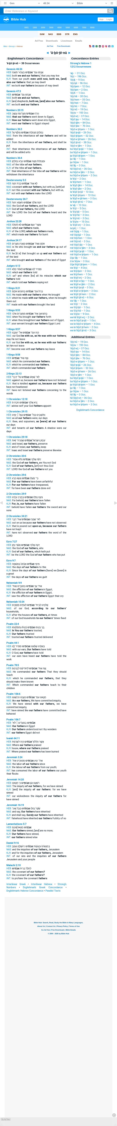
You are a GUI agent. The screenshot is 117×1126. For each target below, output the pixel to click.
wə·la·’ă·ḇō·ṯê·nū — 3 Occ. (83, 330)
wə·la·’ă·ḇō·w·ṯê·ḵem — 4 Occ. (85, 323)
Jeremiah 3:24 (14, 757)
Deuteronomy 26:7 (16, 199)
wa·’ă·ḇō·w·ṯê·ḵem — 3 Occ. (84, 290)
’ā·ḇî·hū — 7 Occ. (78, 106)
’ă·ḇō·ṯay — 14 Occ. (80, 119)
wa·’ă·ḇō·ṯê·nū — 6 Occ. (82, 297)
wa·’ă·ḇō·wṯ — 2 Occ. (81, 277)
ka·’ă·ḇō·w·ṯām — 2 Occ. (82, 172)
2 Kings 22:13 (13, 373)
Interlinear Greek (16, 884)
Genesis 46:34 (14, 69)
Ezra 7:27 (11, 541)
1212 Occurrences (80, 66)
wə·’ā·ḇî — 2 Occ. (79, 304)
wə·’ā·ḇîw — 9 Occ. (80, 313)
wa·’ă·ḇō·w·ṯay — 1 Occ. (82, 280)
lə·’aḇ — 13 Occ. (78, 205)
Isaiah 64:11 (13, 738)
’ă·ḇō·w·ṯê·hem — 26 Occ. (83, 139)
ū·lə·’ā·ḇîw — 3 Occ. (80, 261)
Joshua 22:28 (13, 221)
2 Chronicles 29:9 (16, 493)
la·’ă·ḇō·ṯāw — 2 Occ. (81, 188)
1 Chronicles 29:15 (16, 411)
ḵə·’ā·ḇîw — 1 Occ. (79, 162)
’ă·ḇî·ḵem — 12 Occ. (80, 86)
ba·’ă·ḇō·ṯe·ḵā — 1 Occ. (81, 149)
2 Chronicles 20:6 (16, 455)
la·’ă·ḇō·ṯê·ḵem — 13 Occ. (83, 195)
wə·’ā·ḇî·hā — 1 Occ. (80, 310)
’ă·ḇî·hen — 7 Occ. (79, 102)
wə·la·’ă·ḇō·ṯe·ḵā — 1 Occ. (83, 320)
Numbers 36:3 (14, 129)
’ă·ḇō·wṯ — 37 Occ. (79, 116)
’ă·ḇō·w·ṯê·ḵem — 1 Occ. (82, 129)
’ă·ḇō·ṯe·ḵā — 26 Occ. (81, 132)
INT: (8, 85)
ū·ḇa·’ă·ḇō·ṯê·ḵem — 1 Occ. (83, 264)
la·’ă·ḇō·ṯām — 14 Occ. (81, 185)
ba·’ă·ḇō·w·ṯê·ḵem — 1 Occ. (84, 152)
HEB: (8, 72)
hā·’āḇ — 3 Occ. (78, 165)
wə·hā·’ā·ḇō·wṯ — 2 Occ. (82, 317)
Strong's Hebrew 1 (80, 63)
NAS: (9, 75)
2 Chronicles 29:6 (16, 474)
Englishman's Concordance (90, 410)
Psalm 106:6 (13, 693)
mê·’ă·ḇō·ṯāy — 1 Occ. (81, 244)
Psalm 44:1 (12, 642)
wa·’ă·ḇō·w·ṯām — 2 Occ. (82, 284)
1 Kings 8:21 (13, 288)
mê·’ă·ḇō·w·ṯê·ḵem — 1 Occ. (84, 254)
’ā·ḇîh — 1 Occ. (77, 92)
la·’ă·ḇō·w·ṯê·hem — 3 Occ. (83, 198)
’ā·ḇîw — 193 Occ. (79, 112)
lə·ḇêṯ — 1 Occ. (78, 228)
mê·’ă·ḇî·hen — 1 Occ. (81, 238)
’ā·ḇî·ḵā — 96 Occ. (79, 83)
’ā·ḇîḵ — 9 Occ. (77, 79)
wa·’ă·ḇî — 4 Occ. (79, 267)
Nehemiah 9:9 (14, 582)
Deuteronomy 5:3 (16, 180)
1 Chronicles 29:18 (16, 437)
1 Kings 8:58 (13, 354)
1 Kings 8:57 (13, 329)
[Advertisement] (90, 466)
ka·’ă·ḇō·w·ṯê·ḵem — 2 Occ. (84, 175)
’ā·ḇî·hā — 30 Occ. (79, 96)
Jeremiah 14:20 (15, 779)
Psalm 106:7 (13, 719)
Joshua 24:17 (13, 240)
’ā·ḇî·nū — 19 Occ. (79, 109)
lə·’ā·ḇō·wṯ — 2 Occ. (80, 224)
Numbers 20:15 (14, 110)
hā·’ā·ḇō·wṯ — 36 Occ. (81, 168)
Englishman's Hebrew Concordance (24, 890)
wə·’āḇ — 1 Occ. (78, 300)
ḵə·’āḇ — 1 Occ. (78, 158)
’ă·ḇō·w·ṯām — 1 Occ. (81, 145)
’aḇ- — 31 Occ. (77, 73)
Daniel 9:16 (12, 842)
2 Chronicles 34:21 (16, 516)
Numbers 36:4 (14, 158)
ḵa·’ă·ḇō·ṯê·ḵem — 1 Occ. (82, 155)
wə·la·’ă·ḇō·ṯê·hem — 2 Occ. (84, 327)
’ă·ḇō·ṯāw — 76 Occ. (80, 125)
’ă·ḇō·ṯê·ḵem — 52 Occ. (82, 135)
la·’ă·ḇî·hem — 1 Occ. (80, 182)
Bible (5, 46)
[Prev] (4, 509)
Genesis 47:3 (13, 91)
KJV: (8, 78)
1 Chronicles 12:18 (16, 399)
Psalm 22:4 (12, 623)
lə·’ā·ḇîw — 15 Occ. (80, 221)
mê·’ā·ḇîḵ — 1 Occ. (79, 231)
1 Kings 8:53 (13, 310)
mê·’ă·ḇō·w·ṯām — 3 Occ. (83, 247)
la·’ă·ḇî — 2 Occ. (78, 178)
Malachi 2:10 (13, 865)
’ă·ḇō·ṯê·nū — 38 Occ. (81, 142)
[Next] (113, 509)
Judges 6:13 (13, 265)
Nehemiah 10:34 (15, 601)
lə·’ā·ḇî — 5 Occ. (78, 208)
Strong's (12, 46)
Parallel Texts (52, 890)
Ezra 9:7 (11, 560)
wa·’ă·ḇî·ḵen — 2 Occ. (81, 271)
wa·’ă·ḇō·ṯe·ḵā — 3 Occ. (82, 287)
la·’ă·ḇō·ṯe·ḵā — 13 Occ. (82, 191)
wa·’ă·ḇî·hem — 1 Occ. (81, 274)
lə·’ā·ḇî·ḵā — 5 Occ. (79, 211)
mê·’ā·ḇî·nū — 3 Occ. (80, 241)
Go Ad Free (6, 1119)
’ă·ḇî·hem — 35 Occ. (80, 99)
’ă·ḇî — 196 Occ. (78, 76)
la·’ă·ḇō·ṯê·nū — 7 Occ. (81, 201)
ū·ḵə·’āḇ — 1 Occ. (79, 257)
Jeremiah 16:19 (15, 805)
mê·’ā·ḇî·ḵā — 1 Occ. (80, 234)
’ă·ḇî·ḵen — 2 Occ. (79, 89)
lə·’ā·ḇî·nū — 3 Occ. (79, 218)
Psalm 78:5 (12, 665)
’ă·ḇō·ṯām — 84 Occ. (80, 122)
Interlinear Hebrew (41, 884)
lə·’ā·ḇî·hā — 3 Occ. (79, 215)
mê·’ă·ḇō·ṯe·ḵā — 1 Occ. (82, 251)
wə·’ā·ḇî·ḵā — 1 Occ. (80, 307)
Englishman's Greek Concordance (43, 887)
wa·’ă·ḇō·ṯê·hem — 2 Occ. (83, 294)
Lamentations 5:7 (16, 824)
